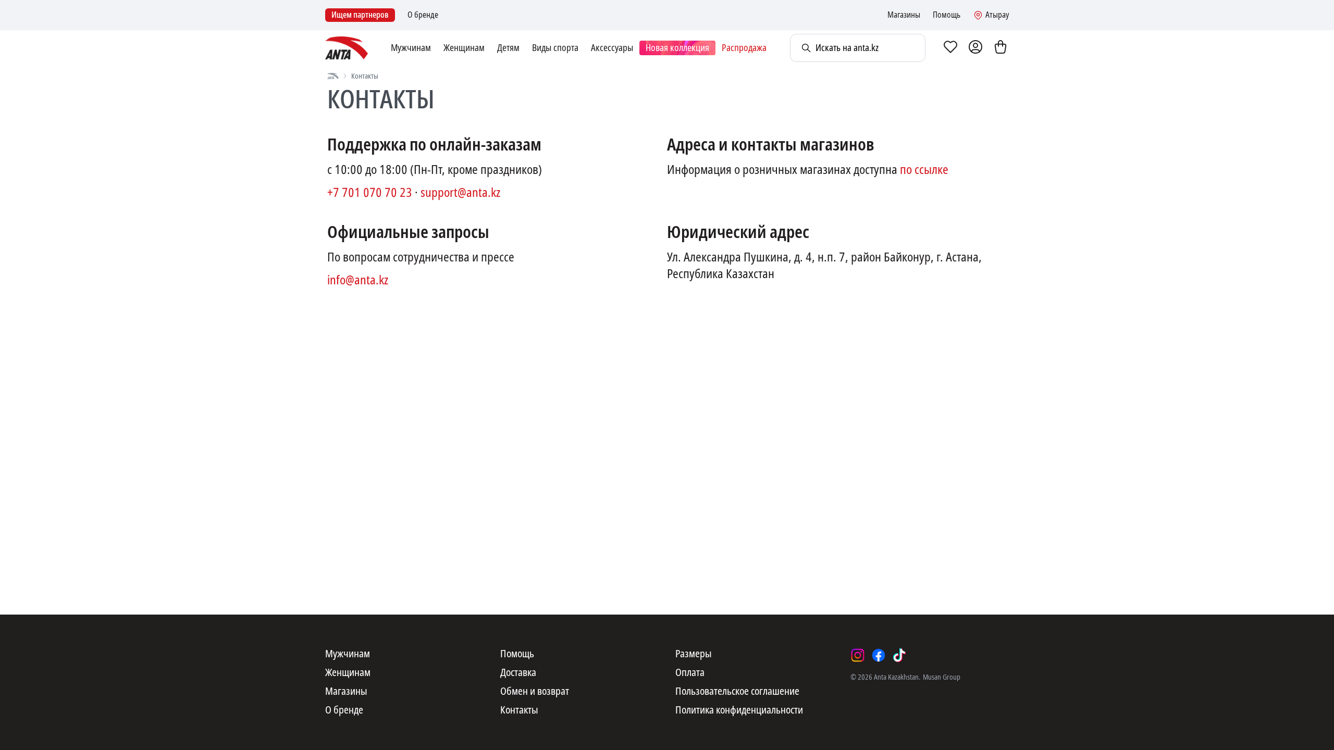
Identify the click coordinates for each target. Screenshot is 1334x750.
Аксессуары (612, 48)
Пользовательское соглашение (737, 691)
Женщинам (464, 48)
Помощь (946, 15)
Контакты (519, 710)
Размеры (693, 654)
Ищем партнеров (360, 15)
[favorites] (950, 48)
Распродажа (744, 48)
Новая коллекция (677, 48)
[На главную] (333, 76)
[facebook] (878, 655)
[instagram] (857, 655)
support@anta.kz (460, 193)
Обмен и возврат (534, 691)
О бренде (422, 15)
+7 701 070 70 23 (369, 193)
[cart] (1000, 48)
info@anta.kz (357, 280)
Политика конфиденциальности (739, 710)
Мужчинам (411, 48)
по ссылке (924, 170)
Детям (508, 48)
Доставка (518, 673)
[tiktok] (899, 655)
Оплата (690, 673)
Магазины (903, 15)
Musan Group (941, 677)
